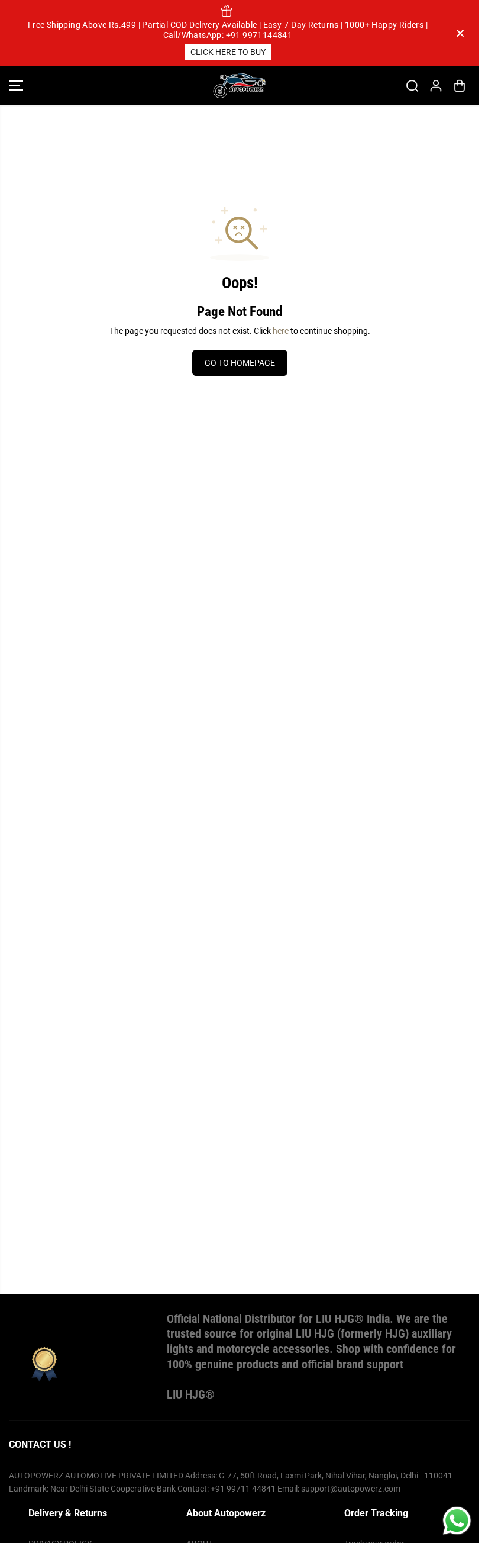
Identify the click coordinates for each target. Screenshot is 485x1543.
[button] (16, 85)
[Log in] (436, 85)
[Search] (412, 85)
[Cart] (459, 85)
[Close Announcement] (460, 33)
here (281, 331)
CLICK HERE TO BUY (228, 52)
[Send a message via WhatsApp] (457, 1521)
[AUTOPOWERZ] (239, 85)
